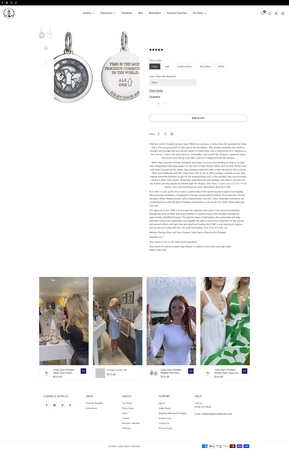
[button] (156, 49)
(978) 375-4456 (203, 406)
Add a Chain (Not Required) (162, 76)
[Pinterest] (7, 3)
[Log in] (276, 13)
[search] (269, 13)
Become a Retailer (131, 423)
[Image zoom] (97, 70)
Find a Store (128, 408)
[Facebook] (2, 3)
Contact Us (163, 423)
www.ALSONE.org (218, 227)
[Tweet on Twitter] (165, 134)
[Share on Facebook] (158, 134)
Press (124, 413)
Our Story (127, 403)
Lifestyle (126, 428)
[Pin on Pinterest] (172, 134)
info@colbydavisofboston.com (216, 413)
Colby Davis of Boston (128, 446)
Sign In (161, 403)
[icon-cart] (282, 13)
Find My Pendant (94, 403)
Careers (126, 418)
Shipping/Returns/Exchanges (172, 413)
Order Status (164, 408)
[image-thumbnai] (46, 34)
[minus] (152, 103)
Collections (91, 408)
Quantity (154, 96)
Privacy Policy (165, 428)
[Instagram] (11, 3)
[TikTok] (16, 3)
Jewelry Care (164, 418)
